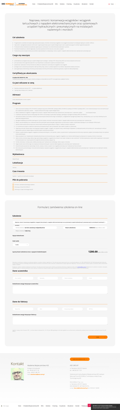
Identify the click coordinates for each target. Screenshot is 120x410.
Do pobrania (77, 4)
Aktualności (84, 4)
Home (33, 4)
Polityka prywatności (87, 406)
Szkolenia (62, 4)
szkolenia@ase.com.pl (81, 267)
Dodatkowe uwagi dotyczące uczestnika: (25, 284)
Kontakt (92, 4)
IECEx (56, 4)
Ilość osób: (15, 241)
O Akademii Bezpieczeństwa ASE (45, 4)
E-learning (69, 4)
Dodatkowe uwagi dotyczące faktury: (24, 314)
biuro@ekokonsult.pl (81, 388)
